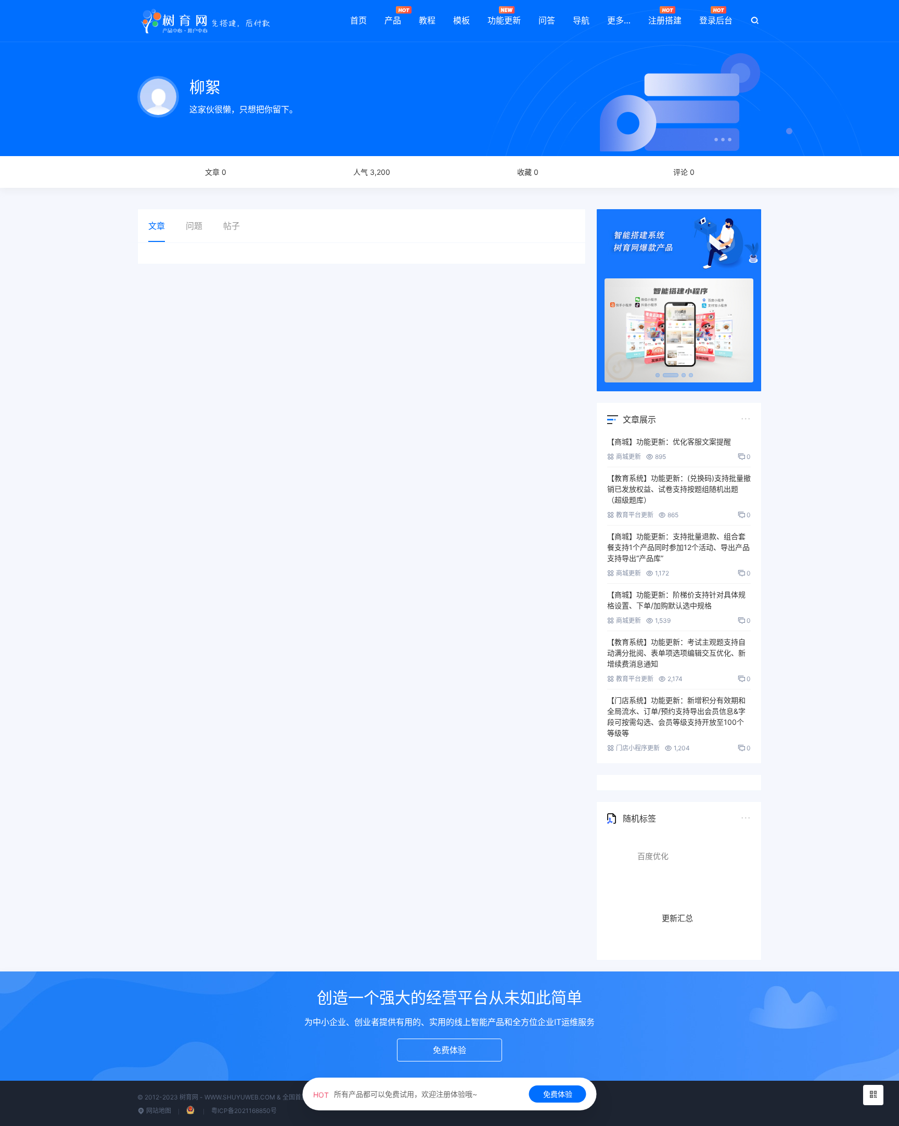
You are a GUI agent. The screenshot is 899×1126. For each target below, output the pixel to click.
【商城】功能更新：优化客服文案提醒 (669, 441)
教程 (427, 20)
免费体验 (557, 1094)
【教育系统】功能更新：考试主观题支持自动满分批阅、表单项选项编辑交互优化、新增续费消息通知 (676, 652)
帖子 (231, 226)
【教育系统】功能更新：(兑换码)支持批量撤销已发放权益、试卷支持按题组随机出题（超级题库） (679, 489)
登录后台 (716, 20)
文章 (156, 226)
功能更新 (504, 20)
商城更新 (628, 456)
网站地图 (158, 1111)
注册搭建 (665, 20)
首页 (358, 20)
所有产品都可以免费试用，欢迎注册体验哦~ (395, 1094)
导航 (581, 20)
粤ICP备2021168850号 (244, 1111)
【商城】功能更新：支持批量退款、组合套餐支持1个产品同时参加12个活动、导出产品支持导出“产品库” (678, 547)
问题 (194, 226)
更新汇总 (677, 899)
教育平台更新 (634, 515)
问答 (546, 20)
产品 (392, 20)
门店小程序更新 (638, 748)
